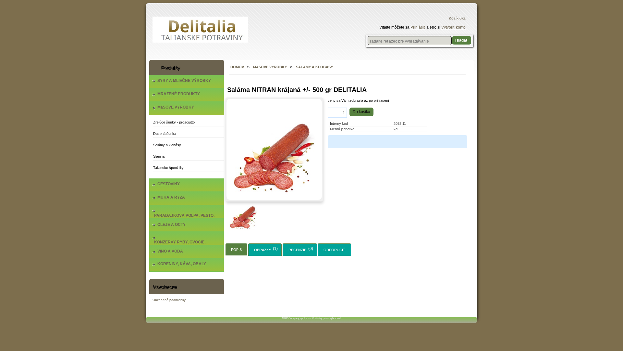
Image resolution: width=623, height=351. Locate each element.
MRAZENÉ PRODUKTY (178, 94)
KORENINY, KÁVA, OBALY (181, 264)
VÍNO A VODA (170, 251)
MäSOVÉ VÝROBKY (175, 107)
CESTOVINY (168, 184)
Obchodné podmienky (169, 300)
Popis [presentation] (236, 250)
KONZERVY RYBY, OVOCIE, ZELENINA (179, 244)
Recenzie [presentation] (297, 250)
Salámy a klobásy (167, 145)
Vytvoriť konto (453, 27)
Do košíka (361, 112)
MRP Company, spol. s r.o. (297, 318)
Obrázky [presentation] (262, 250)
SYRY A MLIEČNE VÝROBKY (184, 80)
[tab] (236, 249)
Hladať (461, 40)
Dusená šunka (164, 134)
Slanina (159, 156)
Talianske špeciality (168, 168)
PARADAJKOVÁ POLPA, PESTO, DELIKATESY (184, 217)
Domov (237, 67)
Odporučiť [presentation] (334, 250)
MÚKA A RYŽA (171, 197)
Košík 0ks (457, 18)
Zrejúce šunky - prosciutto (174, 122)
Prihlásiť (417, 27)
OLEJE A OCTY (171, 224)
